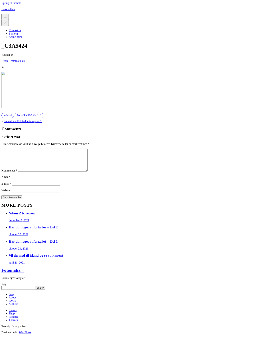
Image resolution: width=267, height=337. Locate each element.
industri (7, 115)
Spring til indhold (11, 3)
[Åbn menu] (5, 17)
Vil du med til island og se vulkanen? (36, 255)
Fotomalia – (8, 9)
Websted (6, 190)
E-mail (6, 183)
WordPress (25, 332)
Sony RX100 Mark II (29, 115)
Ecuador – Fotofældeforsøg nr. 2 (23, 121)
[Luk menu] (5, 23)
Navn (5, 176)
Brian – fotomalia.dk (13, 60)
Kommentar (9, 170)
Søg (3, 284)
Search (40, 287)
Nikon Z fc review (22, 213)
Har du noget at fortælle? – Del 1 (33, 241)
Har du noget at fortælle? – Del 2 (33, 227)
